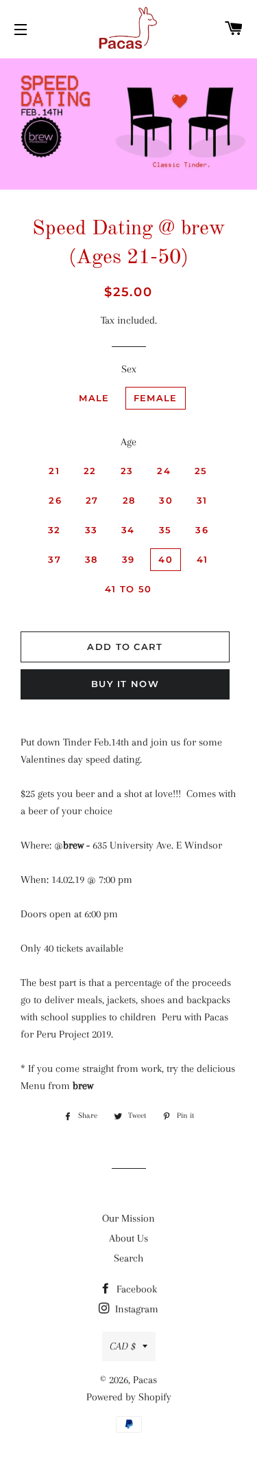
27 (92, 500)
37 (54, 559)
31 (202, 500)
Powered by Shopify (128, 1397)
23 (127, 470)
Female (156, 397)
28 (129, 500)
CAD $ (123, 1346)
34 (128, 529)
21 (54, 470)
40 (165, 559)
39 (128, 559)
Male (94, 397)
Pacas (145, 1380)
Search (128, 1258)
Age (128, 442)
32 (54, 529)
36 (201, 529)
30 (166, 500)
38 (91, 559)
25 (201, 470)
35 (165, 529)
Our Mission (128, 1218)
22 (90, 470)
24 (164, 470)
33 (91, 529)
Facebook (135, 1289)
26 (55, 500)
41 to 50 (128, 588)
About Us (128, 1238)
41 (202, 559)
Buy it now (125, 683)
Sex (128, 369)
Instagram (135, 1309)
